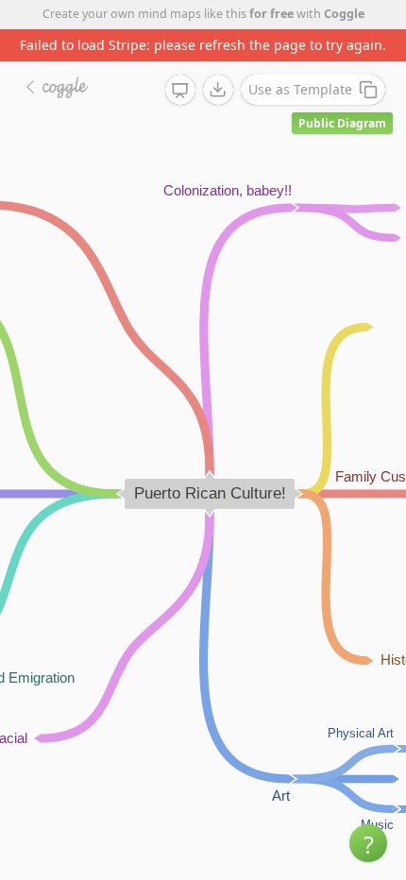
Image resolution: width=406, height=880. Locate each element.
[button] (368, 843)
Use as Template (300, 89)
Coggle (344, 14)
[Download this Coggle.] (218, 90)
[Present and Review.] (180, 91)
